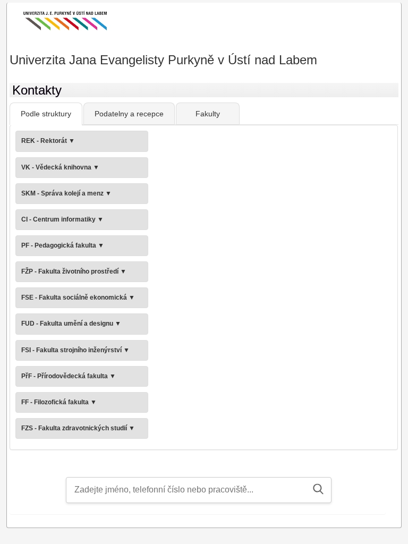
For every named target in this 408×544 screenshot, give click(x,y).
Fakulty (208, 113)
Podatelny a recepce (129, 113)
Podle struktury (46, 113)
